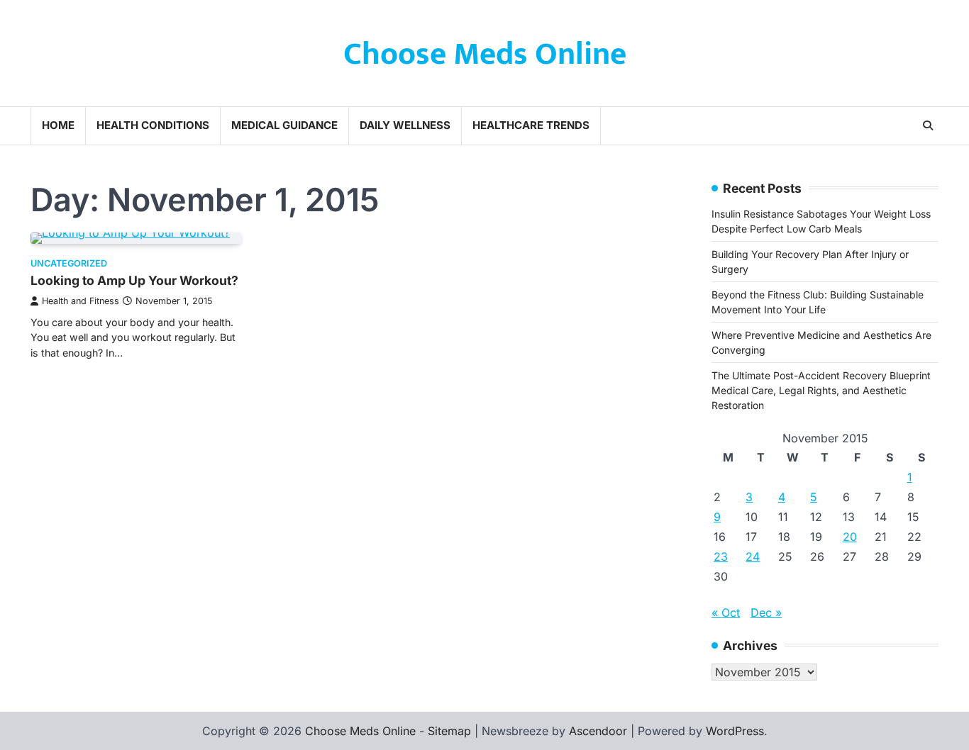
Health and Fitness (80, 301)
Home (58, 125)
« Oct (725, 612)
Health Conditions (152, 125)
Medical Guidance (284, 125)
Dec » (766, 612)
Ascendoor (598, 731)
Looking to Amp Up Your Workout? (134, 280)
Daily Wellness (405, 125)
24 (753, 556)
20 (850, 537)
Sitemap (449, 731)
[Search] (927, 125)
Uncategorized (69, 263)
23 (721, 556)
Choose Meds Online (484, 54)
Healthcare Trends (530, 125)
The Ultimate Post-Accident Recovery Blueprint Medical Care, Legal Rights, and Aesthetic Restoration (821, 390)
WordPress (735, 731)
